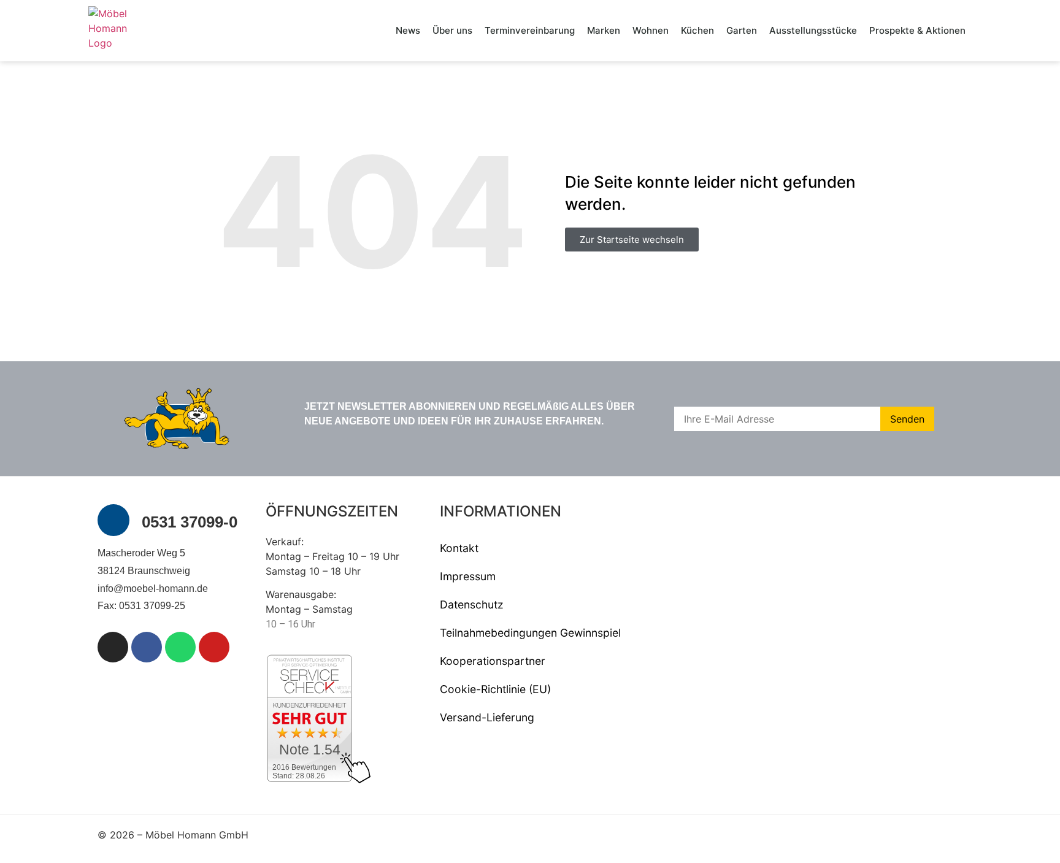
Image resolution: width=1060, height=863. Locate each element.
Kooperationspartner (492, 660)
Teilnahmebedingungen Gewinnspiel (530, 632)
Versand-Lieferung (487, 717)
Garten (741, 30)
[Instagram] (113, 647)
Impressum (468, 576)
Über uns (452, 30)
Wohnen (650, 30)
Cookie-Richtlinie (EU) (495, 689)
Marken (603, 30)
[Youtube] (214, 647)
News (408, 30)
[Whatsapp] (180, 647)
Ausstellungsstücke (813, 30)
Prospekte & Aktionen (917, 30)
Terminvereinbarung (530, 30)
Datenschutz (472, 604)
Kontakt (459, 548)
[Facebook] (146, 647)
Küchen (697, 30)
